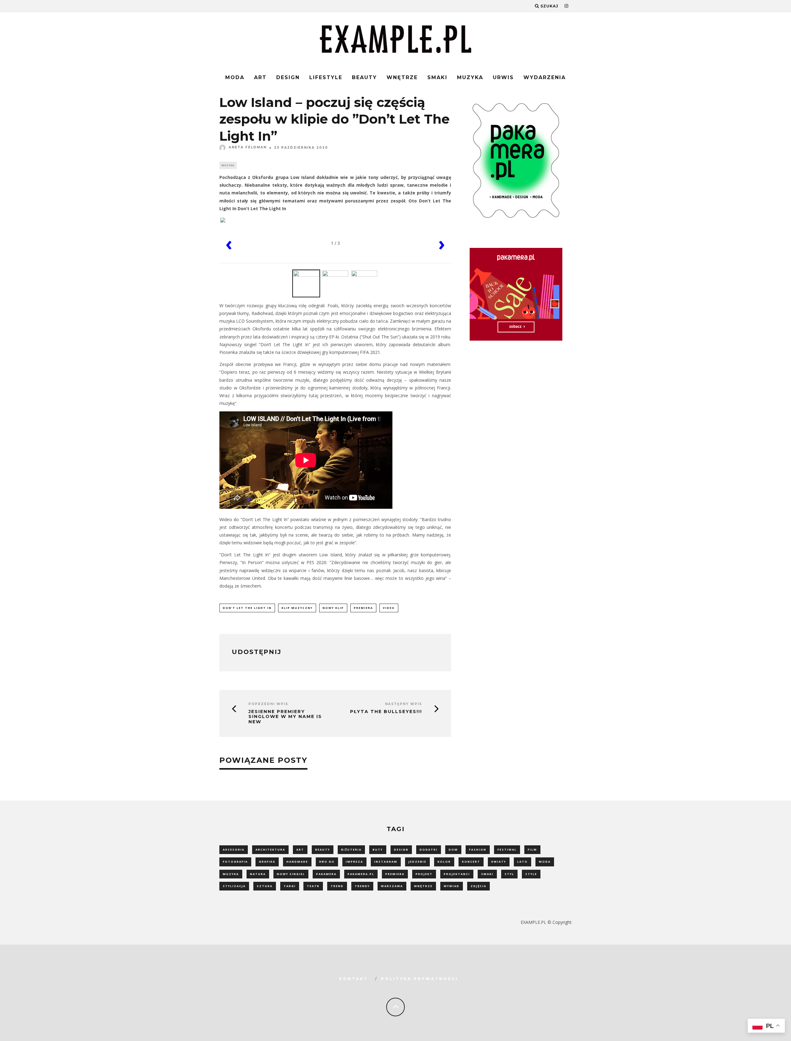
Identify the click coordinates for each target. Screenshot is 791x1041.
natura (258, 874)
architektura (270, 850)
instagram (385, 862)
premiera (363, 608)
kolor (444, 862)
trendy (362, 886)
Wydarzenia (544, 77)
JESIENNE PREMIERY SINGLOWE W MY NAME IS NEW (285, 716)
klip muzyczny (297, 608)
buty (378, 850)
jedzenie (417, 862)
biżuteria (351, 850)
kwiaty (498, 862)
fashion (477, 850)
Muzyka (470, 77)
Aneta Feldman (248, 147)
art (300, 850)
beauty (322, 850)
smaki (487, 874)
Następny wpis (403, 704)
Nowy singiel (291, 874)
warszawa (392, 886)
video (389, 608)
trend (337, 886)
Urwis (503, 77)
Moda (234, 77)
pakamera (326, 874)
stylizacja (234, 886)
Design (288, 77)
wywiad (451, 886)
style (531, 874)
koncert (471, 862)
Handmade (297, 862)
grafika (267, 862)
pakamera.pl (361, 874)
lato (522, 862)
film (532, 850)
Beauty (364, 77)
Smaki (437, 77)
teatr (313, 886)
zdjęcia (478, 886)
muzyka (231, 874)
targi (290, 886)
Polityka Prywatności (419, 978)
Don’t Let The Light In (247, 608)
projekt (424, 874)
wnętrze (423, 886)
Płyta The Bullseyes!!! (386, 711)
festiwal (507, 850)
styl (509, 874)
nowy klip (333, 608)
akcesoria (233, 850)
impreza (354, 862)
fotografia (235, 862)
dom (453, 850)
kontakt (353, 978)
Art (260, 77)
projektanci (457, 874)
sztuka (265, 886)
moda (545, 862)
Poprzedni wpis (268, 704)
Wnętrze (402, 77)
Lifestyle (325, 77)
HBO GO (327, 862)
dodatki (429, 850)
